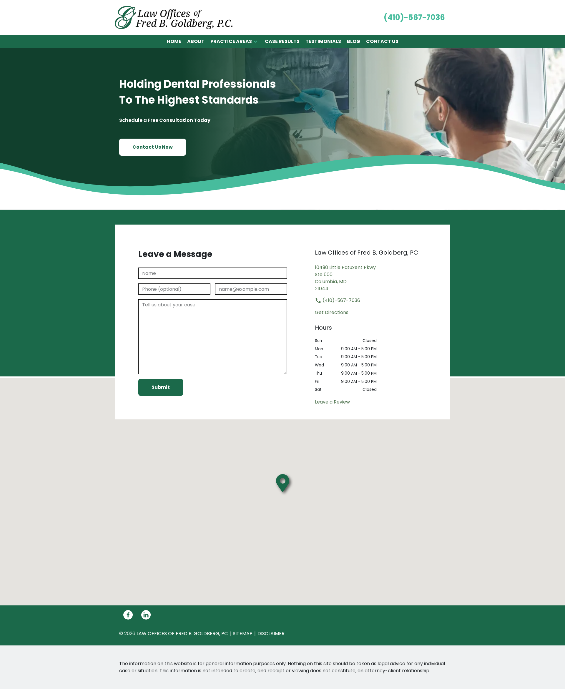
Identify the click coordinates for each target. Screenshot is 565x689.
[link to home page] (173, 17)
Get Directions (331, 312)
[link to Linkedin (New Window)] (146, 615)
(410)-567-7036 (340, 300)
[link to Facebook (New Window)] (128, 615)
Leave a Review (332, 402)
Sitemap (242, 633)
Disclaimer (271, 633)
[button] (255, 41)
